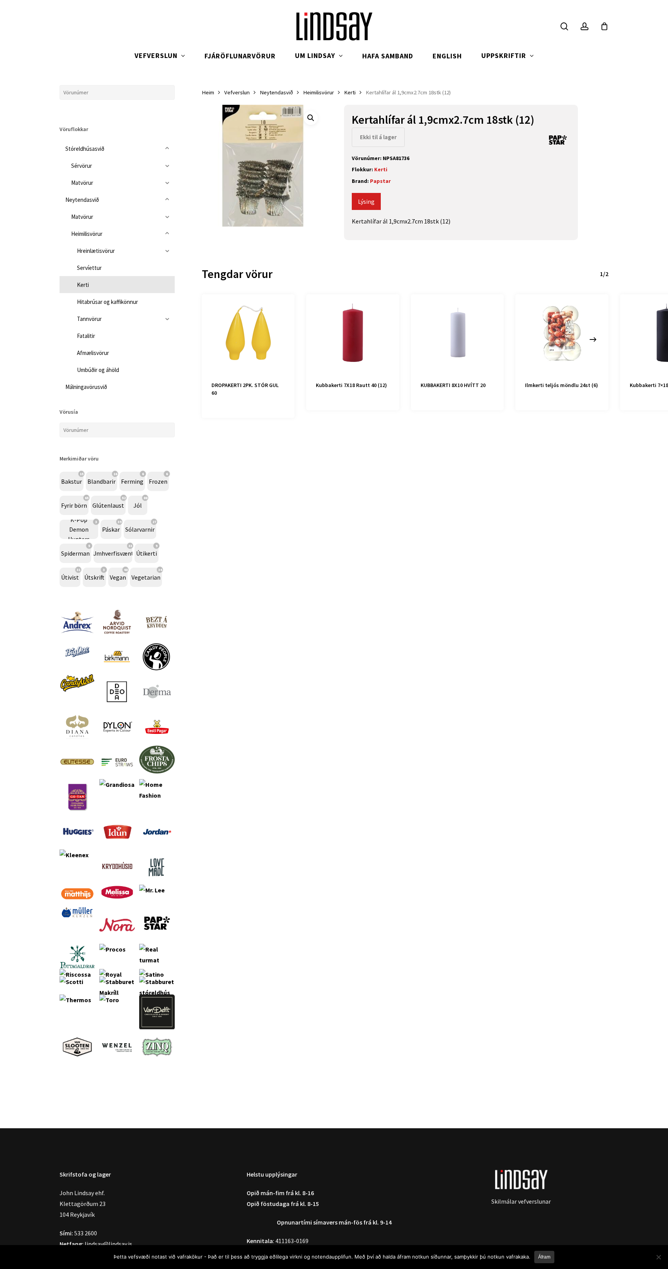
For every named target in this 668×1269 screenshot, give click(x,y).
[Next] (593, 339)
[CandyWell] (77, 695)
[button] (311, 118)
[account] (584, 26)
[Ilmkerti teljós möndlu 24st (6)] (561, 333)
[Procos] (112, 949)
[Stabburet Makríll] (117, 992)
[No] (658, 1257)
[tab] (366, 201)
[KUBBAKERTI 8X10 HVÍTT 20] (457, 333)
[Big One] (77, 668)
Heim (208, 92)
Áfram (544, 1257)
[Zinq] (157, 1068)
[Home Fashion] (157, 795)
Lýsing (366, 201)
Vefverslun (237, 92)
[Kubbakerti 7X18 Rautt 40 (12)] (352, 333)
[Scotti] (71, 982)
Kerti (350, 92)
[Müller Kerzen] (77, 922)
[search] (564, 26)
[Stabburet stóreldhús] (157, 992)
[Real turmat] (157, 960)
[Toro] (109, 1000)
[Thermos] (75, 1000)
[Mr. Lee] (152, 890)
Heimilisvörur (318, 92)
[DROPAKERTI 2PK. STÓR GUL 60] (248, 333)
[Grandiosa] (117, 784)
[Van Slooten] (77, 1068)
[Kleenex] (74, 855)
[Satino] (151, 974)
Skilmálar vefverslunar (521, 1201)
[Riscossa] (75, 974)
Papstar (380, 180)
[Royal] (110, 974)
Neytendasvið (276, 92)
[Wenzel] (117, 1068)
